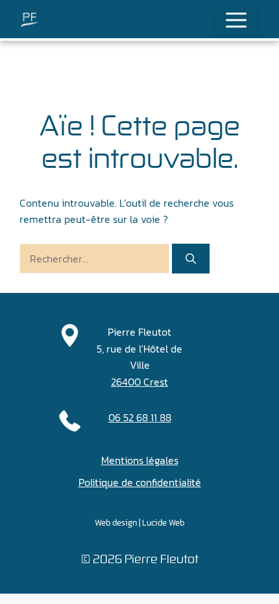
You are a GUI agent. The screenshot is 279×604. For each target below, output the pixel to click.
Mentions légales (139, 460)
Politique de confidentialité (140, 482)
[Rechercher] (191, 258)
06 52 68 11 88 (139, 417)
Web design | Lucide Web (139, 523)
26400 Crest (139, 381)
